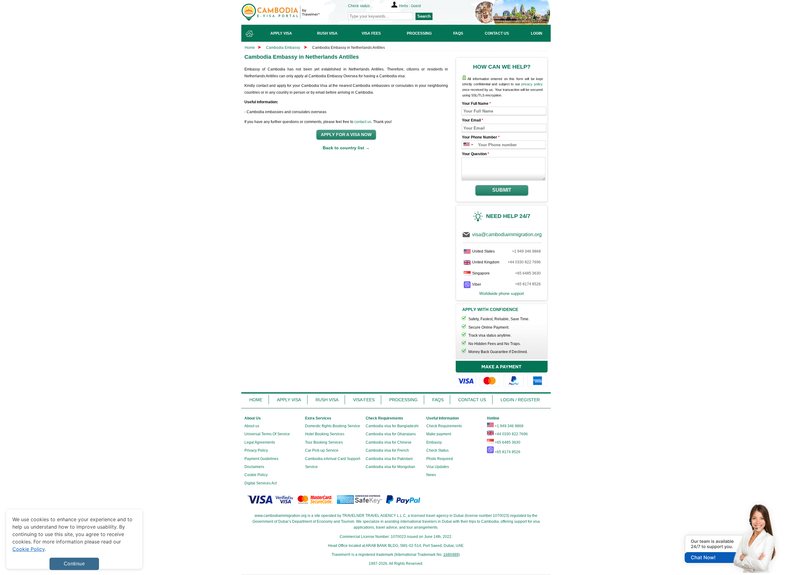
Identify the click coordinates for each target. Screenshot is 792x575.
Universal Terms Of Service (267, 434)
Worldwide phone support (501, 293)
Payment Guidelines (261, 459)
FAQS (438, 399)
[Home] (249, 33)
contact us (362, 122)
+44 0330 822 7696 (524, 262)
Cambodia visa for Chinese (388, 442)
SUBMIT (501, 190)
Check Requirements (444, 426)
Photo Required (439, 459)
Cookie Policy (256, 475)
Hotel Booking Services (324, 434)
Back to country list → (346, 147)
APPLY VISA (289, 399)
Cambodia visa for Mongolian (390, 467)
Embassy (434, 442)
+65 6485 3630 (528, 273)
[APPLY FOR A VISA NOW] (346, 135)
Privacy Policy (256, 450)
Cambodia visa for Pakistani (389, 459)
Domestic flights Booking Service (332, 426)
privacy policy (532, 84)
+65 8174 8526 (528, 284)
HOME (255, 399)
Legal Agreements (259, 442)
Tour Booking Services (324, 442)
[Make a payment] (502, 375)
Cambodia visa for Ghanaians (391, 434)
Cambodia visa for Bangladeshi (392, 426)
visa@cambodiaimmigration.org (507, 234)
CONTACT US (472, 399)
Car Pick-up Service (321, 450)
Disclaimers (254, 467)
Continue (74, 563)
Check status (359, 6)
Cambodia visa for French (387, 450)
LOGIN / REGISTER (520, 399)
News (431, 475)
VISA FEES (364, 399)
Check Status (437, 450)
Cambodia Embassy (283, 47)
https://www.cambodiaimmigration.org (291, 12)
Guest (416, 6)
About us (251, 426)
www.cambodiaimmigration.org (281, 515)
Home (250, 47)
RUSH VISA (327, 399)
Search (424, 16)
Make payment (438, 434)
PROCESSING (403, 399)
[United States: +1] (466, 145)
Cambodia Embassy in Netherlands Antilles (348, 47)
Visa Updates (437, 467)
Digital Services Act (260, 483)
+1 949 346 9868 (526, 251)
